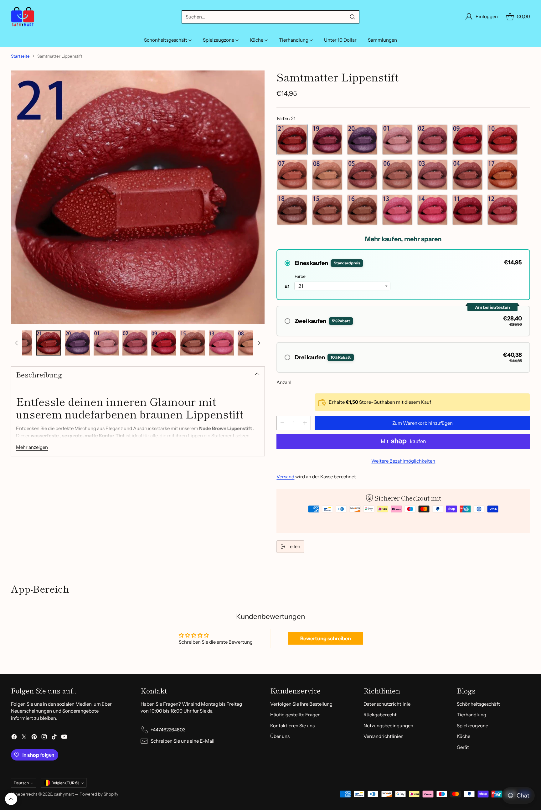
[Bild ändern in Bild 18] (192, 343)
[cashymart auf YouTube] (64, 738)
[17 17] (502, 174)
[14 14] (432, 210)
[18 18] (292, 210)
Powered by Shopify (99, 794)
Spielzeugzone (472, 726)
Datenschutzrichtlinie (386, 704)
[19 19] (327, 139)
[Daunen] (259, 343)
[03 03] (432, 174)
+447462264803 (168, 730)
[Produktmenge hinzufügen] (305, 423)
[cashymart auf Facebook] (14, 738)
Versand (285, 477)
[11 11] (467, 210)
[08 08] (327, 174)
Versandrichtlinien (383, 736)
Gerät (463, 747)
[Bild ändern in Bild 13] (48, 343)
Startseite (20, 56)
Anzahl (283, 382)
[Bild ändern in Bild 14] (77, 343)
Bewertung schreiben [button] (325, 638)
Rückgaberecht (380, 715)
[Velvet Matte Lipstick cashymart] (138, 197)
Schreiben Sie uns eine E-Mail (182, 741)
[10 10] (502, 139)
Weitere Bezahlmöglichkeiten (403, 461)
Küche (463, 736)
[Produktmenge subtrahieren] (282, 423)
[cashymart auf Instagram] (44, 738)
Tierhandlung (471, 715)
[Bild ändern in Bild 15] (106, 343)
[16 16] (362, 210)
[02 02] (432, 139)
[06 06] (397, 174)
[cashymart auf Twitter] (24, 738)
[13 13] (397, 210)
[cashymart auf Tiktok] (54, 738)
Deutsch (21, 783)
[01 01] (397, 139)
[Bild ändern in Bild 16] (134, 343)
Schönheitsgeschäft (478, 704)
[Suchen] (352, 16)
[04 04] (467, 174)
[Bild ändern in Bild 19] (221, 343)
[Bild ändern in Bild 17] (163, 343)
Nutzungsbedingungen (388, 726)
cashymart (64, 794)
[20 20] (362, 139)
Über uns (280, 736)
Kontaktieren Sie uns (292, 726)
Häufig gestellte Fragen (295, 715)
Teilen (293, 546)
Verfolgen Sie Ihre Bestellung (301, 704)
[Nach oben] (16, 343)
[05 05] (362, 174)
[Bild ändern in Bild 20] (250, 343)
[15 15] (327, 210)
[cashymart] (22, 17)
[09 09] (467, 139)
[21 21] (292, 139)
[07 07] (292, 174)
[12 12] (502, 210)
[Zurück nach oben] (11, 799)
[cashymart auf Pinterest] (34, 738)
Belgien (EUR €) (65, 783)
